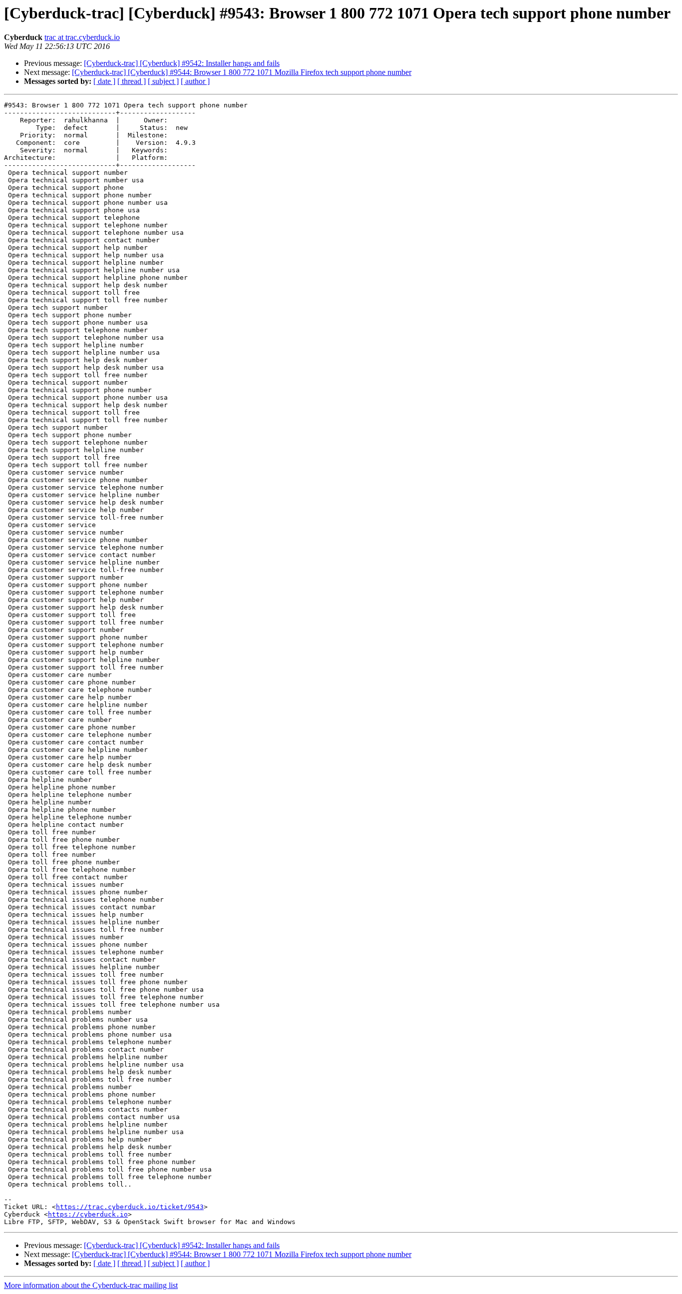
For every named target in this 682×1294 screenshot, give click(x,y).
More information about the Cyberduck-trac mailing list (91, 1285)
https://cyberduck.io (88, 1214)
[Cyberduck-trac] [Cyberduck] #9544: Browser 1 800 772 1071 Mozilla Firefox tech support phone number (241, 72)
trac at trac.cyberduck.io (82, 37)
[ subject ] (163, 81)
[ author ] (195, 81)
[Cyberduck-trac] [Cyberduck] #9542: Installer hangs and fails (182, 63)
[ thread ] (131, 81)
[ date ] (104, 81)
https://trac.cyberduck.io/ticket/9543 (130, 1207)
